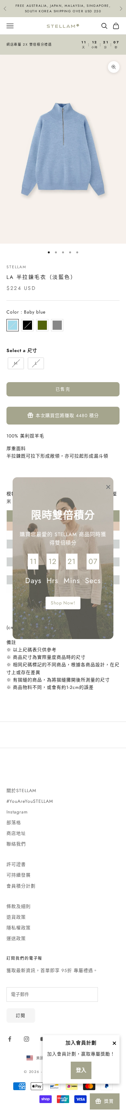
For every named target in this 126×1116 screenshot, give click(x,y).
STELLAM (16, 267)
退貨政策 (16, 917)
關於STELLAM (21, 790)
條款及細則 (18, 906)
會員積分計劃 (21, 886)
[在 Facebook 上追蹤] (9, 1039)
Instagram (17, 812)
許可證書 (16, 864)
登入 (81, 1070)
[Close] (114, 1043)
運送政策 (16, 938)
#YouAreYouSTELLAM (29, 801)
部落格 (13, 822)
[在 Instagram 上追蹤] (26, 1039)
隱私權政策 (18, 927)
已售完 (63, 389)
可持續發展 (18, 875)
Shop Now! (63, 603)
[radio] (12, 325)
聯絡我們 (16, 844)
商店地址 (16, 833)
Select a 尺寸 (21, 350)
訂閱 (21, 1015)
